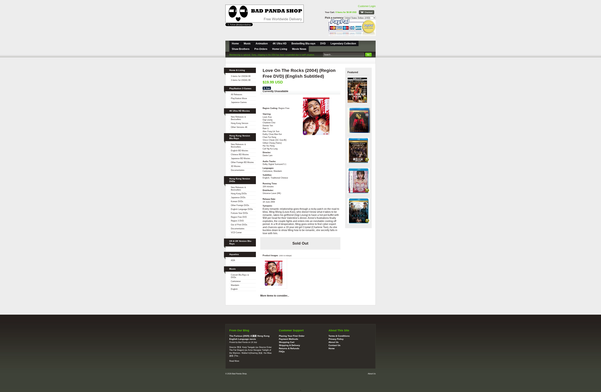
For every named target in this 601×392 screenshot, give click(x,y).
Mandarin (235, 285)
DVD (323, 43)
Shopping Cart (286, 342)
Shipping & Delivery (289, 345)
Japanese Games (239, 102)
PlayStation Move (239, 98)
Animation (262, 43)
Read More (234, 361)
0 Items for (346, 12)
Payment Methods (288, 339)
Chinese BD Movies (240, 154)
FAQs (282, 351)
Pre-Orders (260, 49)
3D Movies (236, 166)
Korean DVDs (237, 201)
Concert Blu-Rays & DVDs (240, 276)
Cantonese (236, 281)
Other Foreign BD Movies (242, 162)
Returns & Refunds (289, 348)
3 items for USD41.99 (240, 80)
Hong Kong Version (239, 123)
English (234, 289)
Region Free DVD (239, 217)
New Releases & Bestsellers (238, 118)
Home (235, 43)
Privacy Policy (336, 339)
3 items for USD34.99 (240, 76)
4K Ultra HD (280, 43)
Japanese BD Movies (240, 158)
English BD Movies (239, 150)
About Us (334, 342)
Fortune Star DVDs (239, 213)
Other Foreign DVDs (240, 205)
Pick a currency (334, 17)
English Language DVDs (242, 209)
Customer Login (367, 6)
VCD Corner (236, 232)
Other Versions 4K (239, 127)
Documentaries (237, 170)
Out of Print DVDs (239, 225)
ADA (233, 260)
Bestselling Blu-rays (303, 43)
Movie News (299, 49)
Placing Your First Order (291, 336)
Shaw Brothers (240, 49)
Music (247, 43)
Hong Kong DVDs (239, 193)
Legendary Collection (343, 43)
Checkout (366, 12)
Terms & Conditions (339, 336)
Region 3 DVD (237, 221)
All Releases (236, 94)
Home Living (279, 49)
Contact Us (334, 345)
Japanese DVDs (238, 197)
